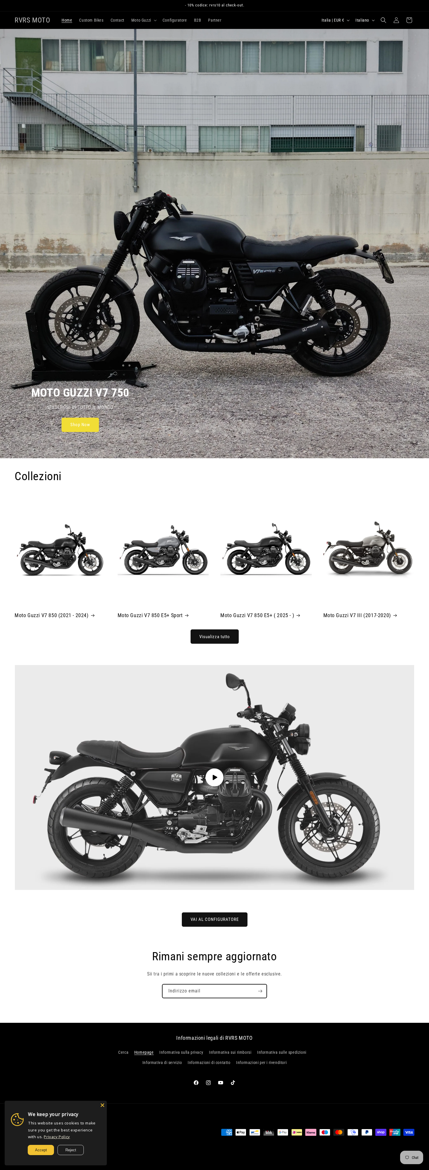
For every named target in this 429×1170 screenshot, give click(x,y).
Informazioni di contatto (209, 1062)
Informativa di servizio (162, 1062)
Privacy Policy (57, 1136)
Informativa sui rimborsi (230, 1052)
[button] (143, 20)
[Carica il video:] (214, 777)
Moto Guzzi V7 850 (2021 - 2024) (52, 615)
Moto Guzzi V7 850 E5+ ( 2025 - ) (257, 615)
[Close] (102, 1105)
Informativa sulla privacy (181, 1052)
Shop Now (80, 425)
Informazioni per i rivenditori (261, 1062)
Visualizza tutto (214, 636)
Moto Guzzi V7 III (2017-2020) (357, 615)
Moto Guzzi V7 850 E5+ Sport (150, 615)
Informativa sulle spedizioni (281, 1052)
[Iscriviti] (260, 991)
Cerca (123, 1052)
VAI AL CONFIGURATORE (215, 919)
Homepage (144, 1052)
